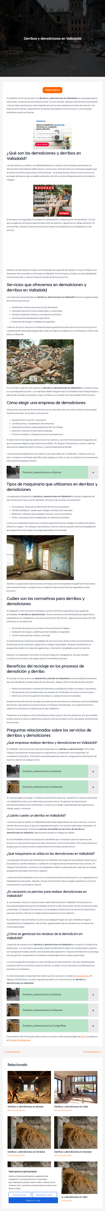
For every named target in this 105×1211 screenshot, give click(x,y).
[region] (33, 1186)
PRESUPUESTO (52, 90)
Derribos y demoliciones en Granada (72, 1151)
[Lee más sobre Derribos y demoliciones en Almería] (29, 1087)
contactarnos (82, 976)
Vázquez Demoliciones (19, 1040)
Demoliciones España (16, 1110)
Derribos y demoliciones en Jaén (70, 1197)
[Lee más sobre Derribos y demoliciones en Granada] (76, 1132)
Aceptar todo (33, 1200)
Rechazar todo (44, 1195)
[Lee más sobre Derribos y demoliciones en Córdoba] (29, 1132)
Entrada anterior (11, 1052)
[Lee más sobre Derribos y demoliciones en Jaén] (76, 1177)
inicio (83, 1036)
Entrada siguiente (92, 1052)
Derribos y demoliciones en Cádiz (71, 1106)
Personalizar (20, 1195)
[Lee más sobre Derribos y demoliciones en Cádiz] (76, 1087)
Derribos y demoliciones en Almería (25, 1106)
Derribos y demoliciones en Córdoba (26, 1151)
